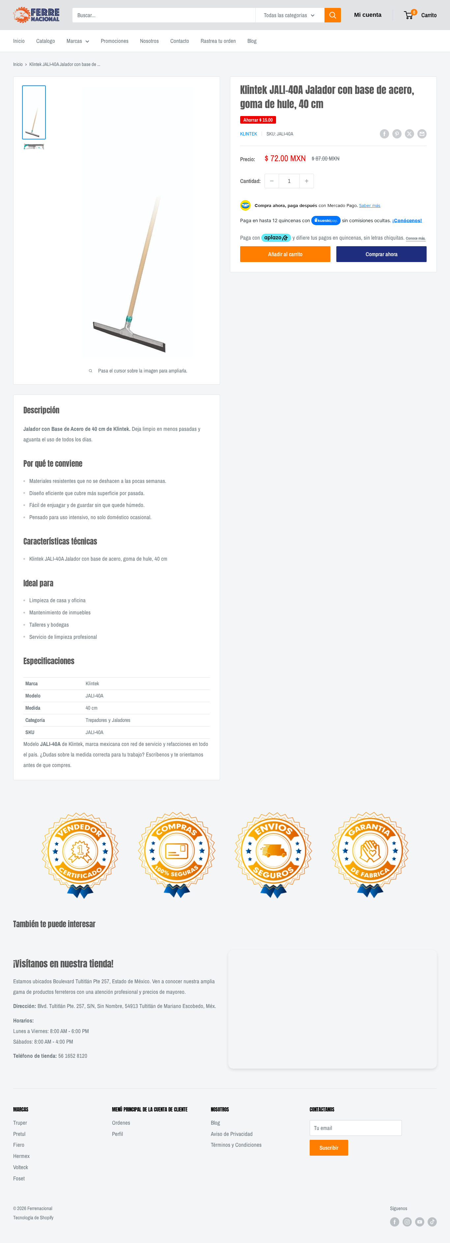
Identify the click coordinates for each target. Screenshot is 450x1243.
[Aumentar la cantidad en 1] (307, 181)
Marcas (74, 40)
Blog (252, 40)
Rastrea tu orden (218, 40)
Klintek (248, 133)
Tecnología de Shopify (33, 1217)
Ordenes (121, 1122)
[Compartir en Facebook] (384, 133)
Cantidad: (250, 181)
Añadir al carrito (285, 254)
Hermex (21, 1156)
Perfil (117, 1134)
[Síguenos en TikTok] (432, 1222)
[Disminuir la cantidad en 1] (272, 181)
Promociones (114, 40)
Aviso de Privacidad (232, 1134)
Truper (20, 1122)
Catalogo (45, 40)
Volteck (20, 1167)
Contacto (179, 40)
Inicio (19, 40)
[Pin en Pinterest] (397, 133)
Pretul (19, 1134)
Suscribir (329, 1147)
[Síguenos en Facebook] (394, 1222)
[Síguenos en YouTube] (419, 1222)
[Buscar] (332, 15)
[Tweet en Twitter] (409, 133)
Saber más (369, 205)
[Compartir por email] (422, 133)
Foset (19, 1178)
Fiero (18, 1144)
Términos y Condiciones (236, 1144)
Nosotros (149, 40)
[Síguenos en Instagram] (407, 1222)
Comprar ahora (382, 254)
